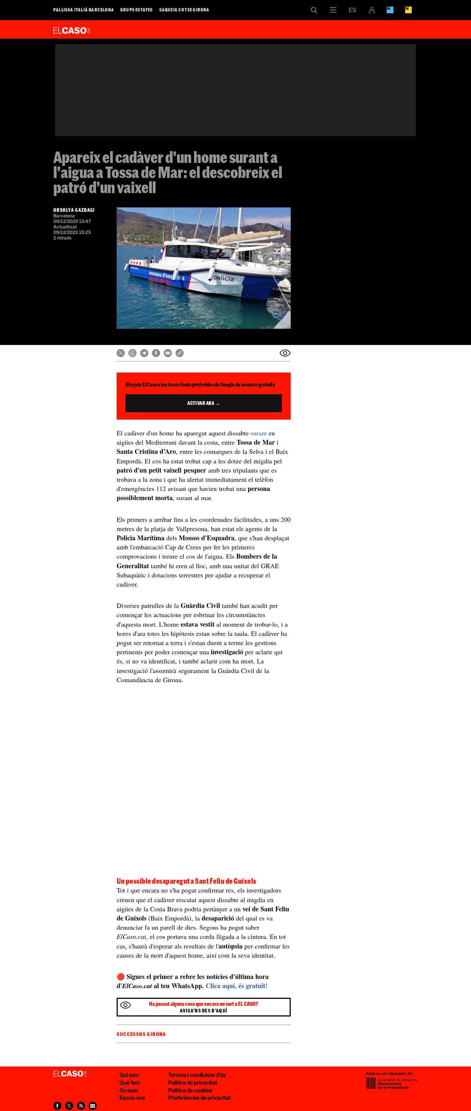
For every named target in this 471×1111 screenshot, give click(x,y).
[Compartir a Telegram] (144, 353)
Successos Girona (141, 1034)
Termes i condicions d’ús (197, 1075)
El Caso (71, 29)
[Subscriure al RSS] (81, 1106)
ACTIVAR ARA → (203, 403)
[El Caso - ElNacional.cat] (69, 1074)
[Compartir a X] (121, 353)
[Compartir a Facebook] (156, 353)
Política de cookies (190, 1090)
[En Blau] (390, 10)
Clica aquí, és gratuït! (237, 985)
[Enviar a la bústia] (285, 353)
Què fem (130, 1082)
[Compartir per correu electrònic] (168, 353)
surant (259, 432)
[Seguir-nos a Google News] (93, 1106)
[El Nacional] (408, 10)
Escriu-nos (132, 1097)
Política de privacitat (192, 1082)
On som (129, 1090)
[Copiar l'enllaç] (180, 353)
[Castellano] (352, 10)
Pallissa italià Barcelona (83, 9)
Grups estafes (136, 9)
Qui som (129, 1075)
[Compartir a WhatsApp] (132, 353)
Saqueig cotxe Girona (184, 9)
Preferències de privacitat (199, 1097)
